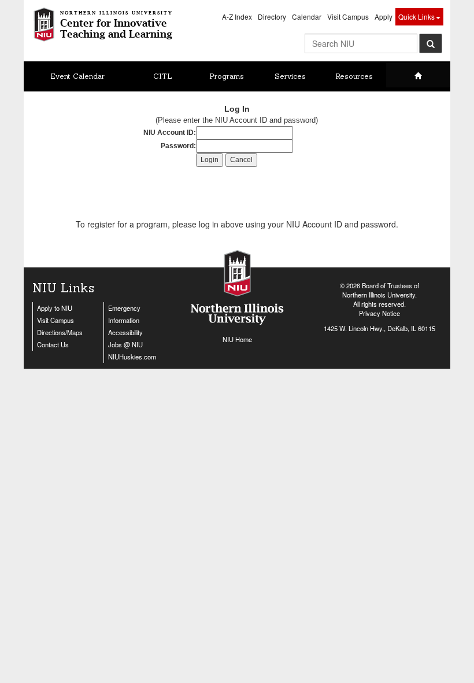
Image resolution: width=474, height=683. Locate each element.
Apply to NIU (54, 308)
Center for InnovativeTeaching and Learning (116, 24)
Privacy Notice (379, 313)
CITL (162, 76)
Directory (272, 16)
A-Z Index (237, 16)
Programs (226, 76)
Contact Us (53, 344)
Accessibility (125, 332)
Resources (354, 76)
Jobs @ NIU (125, 344)
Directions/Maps (60, 332)
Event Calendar (77, 76)
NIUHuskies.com (132, 356)
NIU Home (237, 339)
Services (290, 76)
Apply (383, 16)
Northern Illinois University (378, 294)
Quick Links (416, 16)
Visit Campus (348, 16)
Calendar (306, 16)
